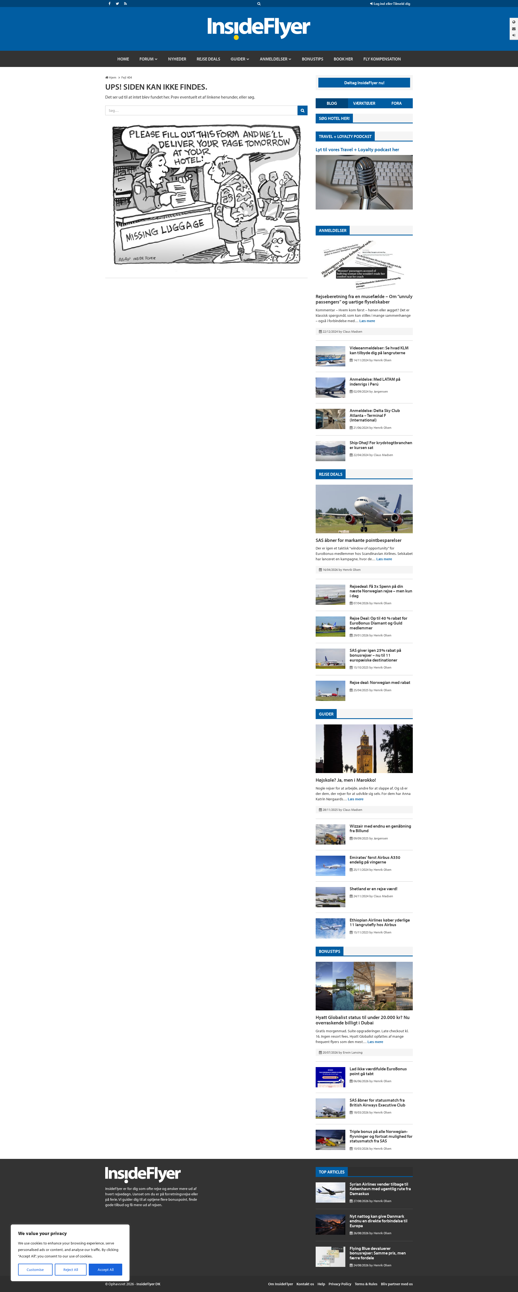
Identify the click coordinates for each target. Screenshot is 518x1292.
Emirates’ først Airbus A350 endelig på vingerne (375, 860)
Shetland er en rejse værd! (373, 888)
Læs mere (367, 320)
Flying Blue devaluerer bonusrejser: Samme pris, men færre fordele (378, 1253)
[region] (70, 1252)
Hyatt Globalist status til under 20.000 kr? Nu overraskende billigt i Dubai (363, 1020)
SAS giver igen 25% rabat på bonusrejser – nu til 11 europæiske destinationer (375, 654)
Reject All (70, 1269)
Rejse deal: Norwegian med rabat (380, 682)
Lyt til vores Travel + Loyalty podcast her (357, 149)
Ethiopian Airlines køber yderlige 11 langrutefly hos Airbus (380, 922)
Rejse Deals (330, 474)
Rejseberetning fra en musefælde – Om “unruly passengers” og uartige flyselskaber (364, 299)
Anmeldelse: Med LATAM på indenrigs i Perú (375, 381)
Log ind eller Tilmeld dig (391, 3)
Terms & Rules (366, 1283)
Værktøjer (364, 103)
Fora (396, 103)
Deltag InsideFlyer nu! (364, 82)
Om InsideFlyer (280, 1283)
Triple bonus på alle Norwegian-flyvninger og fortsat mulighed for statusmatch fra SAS (381, 1136)
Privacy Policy (340, 1283)
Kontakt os (305, 1283)
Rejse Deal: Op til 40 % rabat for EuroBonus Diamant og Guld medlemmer (378, 622)
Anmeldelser (332, 230)
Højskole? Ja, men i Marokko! (346, 780)
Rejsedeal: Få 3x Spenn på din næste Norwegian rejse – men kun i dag (381, 590)
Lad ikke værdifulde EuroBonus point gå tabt (378, 1071)
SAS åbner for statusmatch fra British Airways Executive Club (377, 1102)
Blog (332, 103)
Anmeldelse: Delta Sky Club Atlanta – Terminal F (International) (375, 415)
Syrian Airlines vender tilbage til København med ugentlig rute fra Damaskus (380, 1188)
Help (321, 1283)
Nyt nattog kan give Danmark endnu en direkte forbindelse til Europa (378, 1220)
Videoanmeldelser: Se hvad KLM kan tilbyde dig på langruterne (379, 350)
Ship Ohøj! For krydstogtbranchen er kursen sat (381, 445)
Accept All (106, 1269)
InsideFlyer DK (148, 1283)
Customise (35, 1269)
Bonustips (329, 951)
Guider (326, 714)
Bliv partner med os (397, 1283)
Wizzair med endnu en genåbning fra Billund (380, 828)
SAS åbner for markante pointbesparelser (358, 540)
